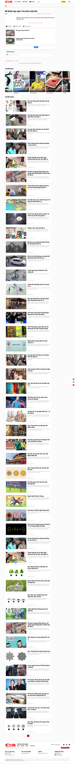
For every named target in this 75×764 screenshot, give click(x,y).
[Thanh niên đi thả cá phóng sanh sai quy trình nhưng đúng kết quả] (16, 190)
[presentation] (5, 81)
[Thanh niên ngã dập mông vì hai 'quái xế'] (16, 289)
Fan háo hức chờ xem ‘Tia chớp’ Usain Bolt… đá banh (39, 708)
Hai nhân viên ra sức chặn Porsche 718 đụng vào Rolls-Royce (39, 200)
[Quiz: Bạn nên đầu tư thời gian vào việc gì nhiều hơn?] (16, 571)
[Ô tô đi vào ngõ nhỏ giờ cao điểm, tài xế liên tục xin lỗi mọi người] (16, 219)
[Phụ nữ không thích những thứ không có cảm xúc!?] (16, 148)
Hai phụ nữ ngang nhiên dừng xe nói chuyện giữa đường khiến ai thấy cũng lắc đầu (39, 173)
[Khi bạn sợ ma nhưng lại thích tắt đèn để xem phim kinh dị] (16, 247)
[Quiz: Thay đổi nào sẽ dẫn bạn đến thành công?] (16, 430)
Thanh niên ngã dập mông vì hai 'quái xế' (38, 285)
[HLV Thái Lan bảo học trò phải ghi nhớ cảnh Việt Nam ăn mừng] (16, 444)
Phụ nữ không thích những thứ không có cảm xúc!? (38, 144)
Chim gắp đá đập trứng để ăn (22, 30)
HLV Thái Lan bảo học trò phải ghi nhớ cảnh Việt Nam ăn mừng (39, 440)
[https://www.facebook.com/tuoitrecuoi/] (63, 744)
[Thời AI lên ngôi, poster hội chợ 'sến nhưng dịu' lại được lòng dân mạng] (16, 331)
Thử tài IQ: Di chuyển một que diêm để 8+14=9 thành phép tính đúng (39, 525)
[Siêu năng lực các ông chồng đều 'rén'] (16, 642)
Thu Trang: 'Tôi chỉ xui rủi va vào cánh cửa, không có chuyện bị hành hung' (39, 680)
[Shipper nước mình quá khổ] (16, 233)
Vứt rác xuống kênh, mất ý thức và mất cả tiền (20, 90)
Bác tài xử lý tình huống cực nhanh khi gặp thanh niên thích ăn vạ (39, 257)
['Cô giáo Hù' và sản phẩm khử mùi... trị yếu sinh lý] (16, 416)
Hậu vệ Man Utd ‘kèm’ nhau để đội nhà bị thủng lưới (39, 581)
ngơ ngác (9, 26)
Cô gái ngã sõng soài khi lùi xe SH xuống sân (37, 271)
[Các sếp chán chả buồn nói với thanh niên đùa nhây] (16, 134)
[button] (38, 2)
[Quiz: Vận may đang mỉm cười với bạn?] (54, 81)
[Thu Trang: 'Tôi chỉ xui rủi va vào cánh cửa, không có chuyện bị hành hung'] (16, 684)
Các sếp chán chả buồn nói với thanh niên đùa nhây (38, 130)
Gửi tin (64, 1)
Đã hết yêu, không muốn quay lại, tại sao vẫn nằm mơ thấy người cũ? (38, 694)
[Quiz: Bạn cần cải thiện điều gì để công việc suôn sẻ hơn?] (16, 600)
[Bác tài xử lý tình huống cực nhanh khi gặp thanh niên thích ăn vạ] (16, 261)
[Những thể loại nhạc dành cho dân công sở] (16, 346)
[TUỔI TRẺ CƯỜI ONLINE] (10, 745)
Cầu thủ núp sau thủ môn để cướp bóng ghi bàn (37, 483)
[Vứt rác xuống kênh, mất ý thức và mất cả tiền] (21, 81)
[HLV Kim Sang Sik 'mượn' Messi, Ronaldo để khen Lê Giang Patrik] (37, 81)
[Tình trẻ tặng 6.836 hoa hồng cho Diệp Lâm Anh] (16, 374)
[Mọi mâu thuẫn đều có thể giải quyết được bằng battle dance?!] (16, 303)
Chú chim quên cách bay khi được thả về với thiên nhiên (25, 39)
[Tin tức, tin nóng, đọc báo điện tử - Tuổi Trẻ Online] (18, 745)
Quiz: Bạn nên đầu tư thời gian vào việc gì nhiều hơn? (38, 567)
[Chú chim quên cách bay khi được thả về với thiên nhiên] (10, 41)
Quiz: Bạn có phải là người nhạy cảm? (38, 510)
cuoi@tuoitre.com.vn (26, 753)
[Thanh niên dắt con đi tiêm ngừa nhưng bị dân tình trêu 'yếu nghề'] (16, 162)
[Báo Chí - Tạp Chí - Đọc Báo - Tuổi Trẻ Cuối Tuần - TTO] (23, 745)
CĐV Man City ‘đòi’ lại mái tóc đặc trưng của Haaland (37, 398)
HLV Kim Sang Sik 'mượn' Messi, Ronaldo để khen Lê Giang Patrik (36, 90)
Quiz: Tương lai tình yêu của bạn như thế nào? (38, 468)
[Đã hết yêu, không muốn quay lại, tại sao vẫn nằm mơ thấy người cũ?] (16, 698)
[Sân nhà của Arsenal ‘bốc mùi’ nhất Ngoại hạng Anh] (16, 458)
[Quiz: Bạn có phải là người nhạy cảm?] (16, 515)
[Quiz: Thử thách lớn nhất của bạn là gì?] (16, 656)
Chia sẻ (36, 47)
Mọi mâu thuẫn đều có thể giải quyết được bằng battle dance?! (38, 299)
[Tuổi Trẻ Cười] (69, 744)
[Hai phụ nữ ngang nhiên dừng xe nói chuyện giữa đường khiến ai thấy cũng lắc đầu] (16, 176)
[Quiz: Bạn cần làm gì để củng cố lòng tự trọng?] (16, 727)
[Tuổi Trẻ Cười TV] (66, 744)
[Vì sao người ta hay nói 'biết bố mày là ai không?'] (16, 670)
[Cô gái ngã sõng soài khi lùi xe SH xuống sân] (16, 275)
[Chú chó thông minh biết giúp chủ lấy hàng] (16, 106)
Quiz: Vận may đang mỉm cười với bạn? (53, 90)
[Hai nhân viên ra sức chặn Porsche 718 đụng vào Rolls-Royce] (16, 204)
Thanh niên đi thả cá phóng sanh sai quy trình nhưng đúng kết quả (38, 186)
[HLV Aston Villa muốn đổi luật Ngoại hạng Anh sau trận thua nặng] (16, 317)
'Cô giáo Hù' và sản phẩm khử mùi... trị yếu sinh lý (39, 412)
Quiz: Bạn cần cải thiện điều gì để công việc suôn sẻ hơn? (37, 595)
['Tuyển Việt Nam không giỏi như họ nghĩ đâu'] (16, 614)
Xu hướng (18, 1)
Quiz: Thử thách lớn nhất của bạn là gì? (39, 651)
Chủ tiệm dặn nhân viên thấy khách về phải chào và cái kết (39, 116)
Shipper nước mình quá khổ (36, 228)
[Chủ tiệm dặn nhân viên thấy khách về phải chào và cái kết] (16, 120)
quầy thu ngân (18, 26)
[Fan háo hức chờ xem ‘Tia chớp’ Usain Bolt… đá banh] (16, 712)
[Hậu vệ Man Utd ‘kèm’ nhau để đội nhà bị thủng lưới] (16, 585)
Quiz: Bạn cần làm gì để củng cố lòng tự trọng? (38, 722)
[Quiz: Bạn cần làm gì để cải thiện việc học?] (16, 388)
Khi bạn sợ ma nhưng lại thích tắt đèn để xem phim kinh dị (38, 243)
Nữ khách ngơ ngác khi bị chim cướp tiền (35, 22)
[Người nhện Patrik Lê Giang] (16, 501)
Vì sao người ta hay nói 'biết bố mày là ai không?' (39, 666)
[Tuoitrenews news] (32, 745)
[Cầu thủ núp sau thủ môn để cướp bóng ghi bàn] (16, 487)
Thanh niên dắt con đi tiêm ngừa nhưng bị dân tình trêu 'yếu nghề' (37, 158)
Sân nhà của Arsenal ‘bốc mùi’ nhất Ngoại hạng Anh (38, 454)
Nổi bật (26, 1)
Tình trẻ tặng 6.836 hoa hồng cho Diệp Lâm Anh (39, 370)
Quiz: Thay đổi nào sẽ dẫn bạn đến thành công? (38, 426)
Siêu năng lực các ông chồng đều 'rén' (39, 637)
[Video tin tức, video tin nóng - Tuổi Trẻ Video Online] (27, 745)
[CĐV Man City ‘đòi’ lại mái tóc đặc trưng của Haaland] (16, 402)
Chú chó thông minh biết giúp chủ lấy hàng (38, 102)
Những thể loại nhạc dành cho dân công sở (37, 341)
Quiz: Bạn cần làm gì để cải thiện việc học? (39, 384)
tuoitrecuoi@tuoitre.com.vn (43, 753)
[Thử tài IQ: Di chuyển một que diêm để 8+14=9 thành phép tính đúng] (16, 529)
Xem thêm (28, 736)
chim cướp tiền (27, 26)
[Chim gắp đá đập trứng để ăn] (10, 33)
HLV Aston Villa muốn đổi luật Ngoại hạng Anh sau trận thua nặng (38, 313)
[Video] (37, 7)
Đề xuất (33, 1)
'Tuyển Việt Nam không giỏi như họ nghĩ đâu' (38, 610)
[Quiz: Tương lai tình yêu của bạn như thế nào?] (16, 473)
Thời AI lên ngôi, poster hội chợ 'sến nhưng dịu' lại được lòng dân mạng (38, 327)
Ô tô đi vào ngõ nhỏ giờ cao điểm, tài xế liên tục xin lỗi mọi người (38, 214)
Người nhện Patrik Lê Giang (36, 496)
